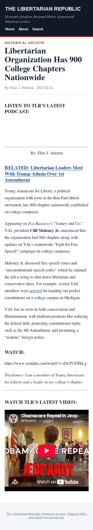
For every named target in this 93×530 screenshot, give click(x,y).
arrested (35, 290)
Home (9, 29)
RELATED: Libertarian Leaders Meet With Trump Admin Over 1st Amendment (44, 173)
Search (37, 29)
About (23, 29)
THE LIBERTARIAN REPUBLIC (43, 9)
